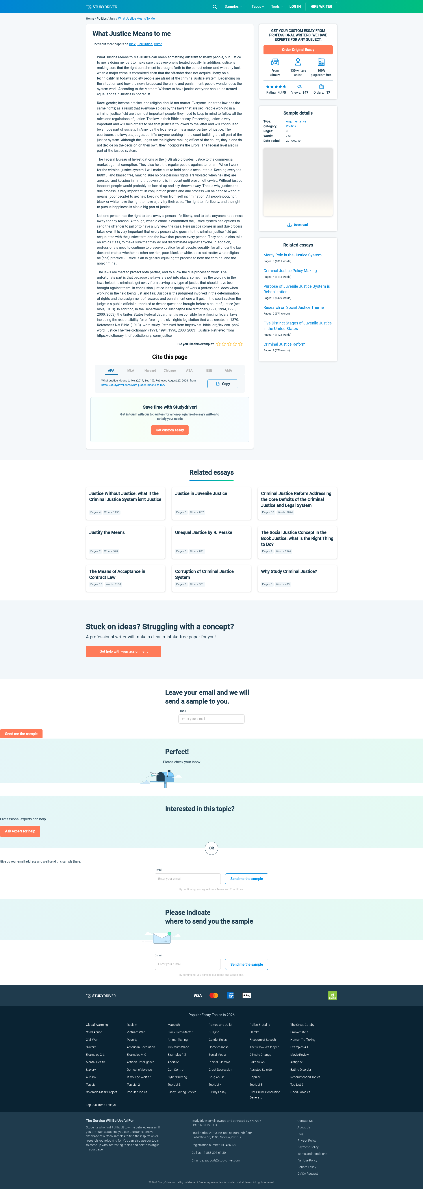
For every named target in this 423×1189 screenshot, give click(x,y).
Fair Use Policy (307, 1160)
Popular (255, 1077)
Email (182, 711)
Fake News (257, 1062)
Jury (112, 18)
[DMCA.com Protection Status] (332, 995)
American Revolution (141, 1047)
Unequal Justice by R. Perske (203, 532)
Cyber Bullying (177, 1077)
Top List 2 (133, 1084)
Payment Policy (308, 1147)
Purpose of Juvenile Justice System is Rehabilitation (296, 289)
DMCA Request (307, 1173)
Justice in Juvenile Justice (201, 493)
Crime (158, 44)
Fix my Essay (217, 1092)
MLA (130, 370)
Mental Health (95, 1062)
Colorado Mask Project (101, 1092)
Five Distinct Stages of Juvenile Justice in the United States (297, 326)
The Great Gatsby (302, 1024)
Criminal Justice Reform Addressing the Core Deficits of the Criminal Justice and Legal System (296, 499)
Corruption (145, 44)
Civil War (92, 1039)
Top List (91, 1084)
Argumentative (296, 121)
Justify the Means (107, 532)
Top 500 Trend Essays (101, 1105)
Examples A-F (299, 1047)
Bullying (214, 1032)
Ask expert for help (20, 831)
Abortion (174, 1062)
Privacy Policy (306, 1140)
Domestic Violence (139, 1069)
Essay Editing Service (182, 1092)
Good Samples (300, 1092)
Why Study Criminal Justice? (289, 571)
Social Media (217, 1054)
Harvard (150, 370)
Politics (102, 18)
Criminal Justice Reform (284, 344)
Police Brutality (260, 1024)
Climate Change (260, 1054)
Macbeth (174, 1024)
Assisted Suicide (261, 1069)
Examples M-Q (136, 1054)
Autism (91, 1077)
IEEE (209, 370)
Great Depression (220, 1069)
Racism (132, 1024)
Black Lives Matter (180, 1032)
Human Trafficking (302, 1039)
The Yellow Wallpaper (264, 1047)
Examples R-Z (177, 1054)
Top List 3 (174, 1084)
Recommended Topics (305, 1077)
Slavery (91, 1047)
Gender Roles (218, 1039)
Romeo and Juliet (220, 1024)
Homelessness (218, 1047)
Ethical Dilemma (219, 1062)
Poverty (132, 1039)
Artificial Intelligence (140, 1062)
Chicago (170, 370)
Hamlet (255, 1032)
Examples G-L (95, 1054)
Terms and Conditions (312, 1154)
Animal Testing (178, 1039)
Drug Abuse (216, 1077)
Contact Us (305, 1120)
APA (111, 370)
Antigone (296, 1062)
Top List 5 (256, 1084)
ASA (189, 370)
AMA (228, 370)
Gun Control (176, 1069)
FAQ (300, 1134)
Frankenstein (299, 1032)
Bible (132, 44)
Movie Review (299, 1054)
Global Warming (97, 1024)
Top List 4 (215, 1084)
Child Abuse (94, 1032)
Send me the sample (21, 734)
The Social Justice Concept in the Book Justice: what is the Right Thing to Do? (297, 538)
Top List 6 (296, 1084)
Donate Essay (306, 1167)
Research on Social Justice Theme (293, 307)
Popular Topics (137, 1092)
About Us (303, 1127)
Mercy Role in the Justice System (292, 255)
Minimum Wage (178, 1047)
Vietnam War (136, 1032)
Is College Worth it (139, 1077)
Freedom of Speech (263, 1039)
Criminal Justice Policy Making (290, 270)
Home (90, 18)
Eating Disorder (300, 1069)
